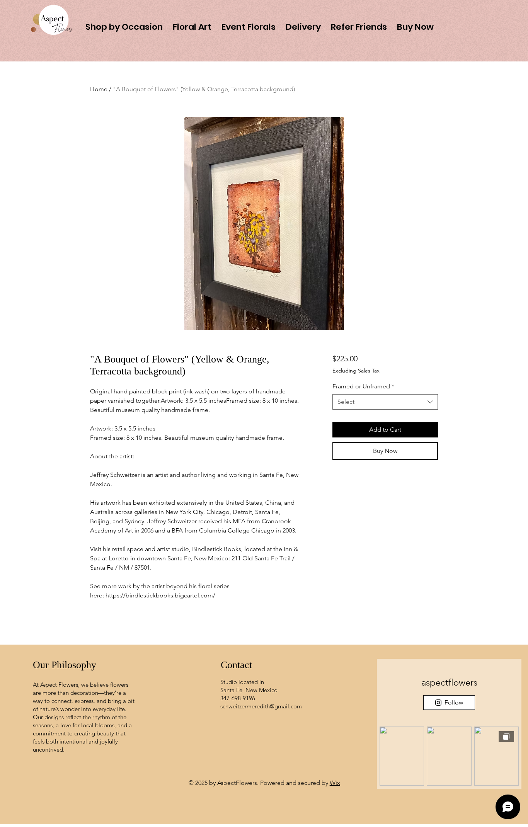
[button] (415, 23)
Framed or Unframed (363, 386)
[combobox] (385, 402)
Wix (335, 782)
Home (98, 89)
